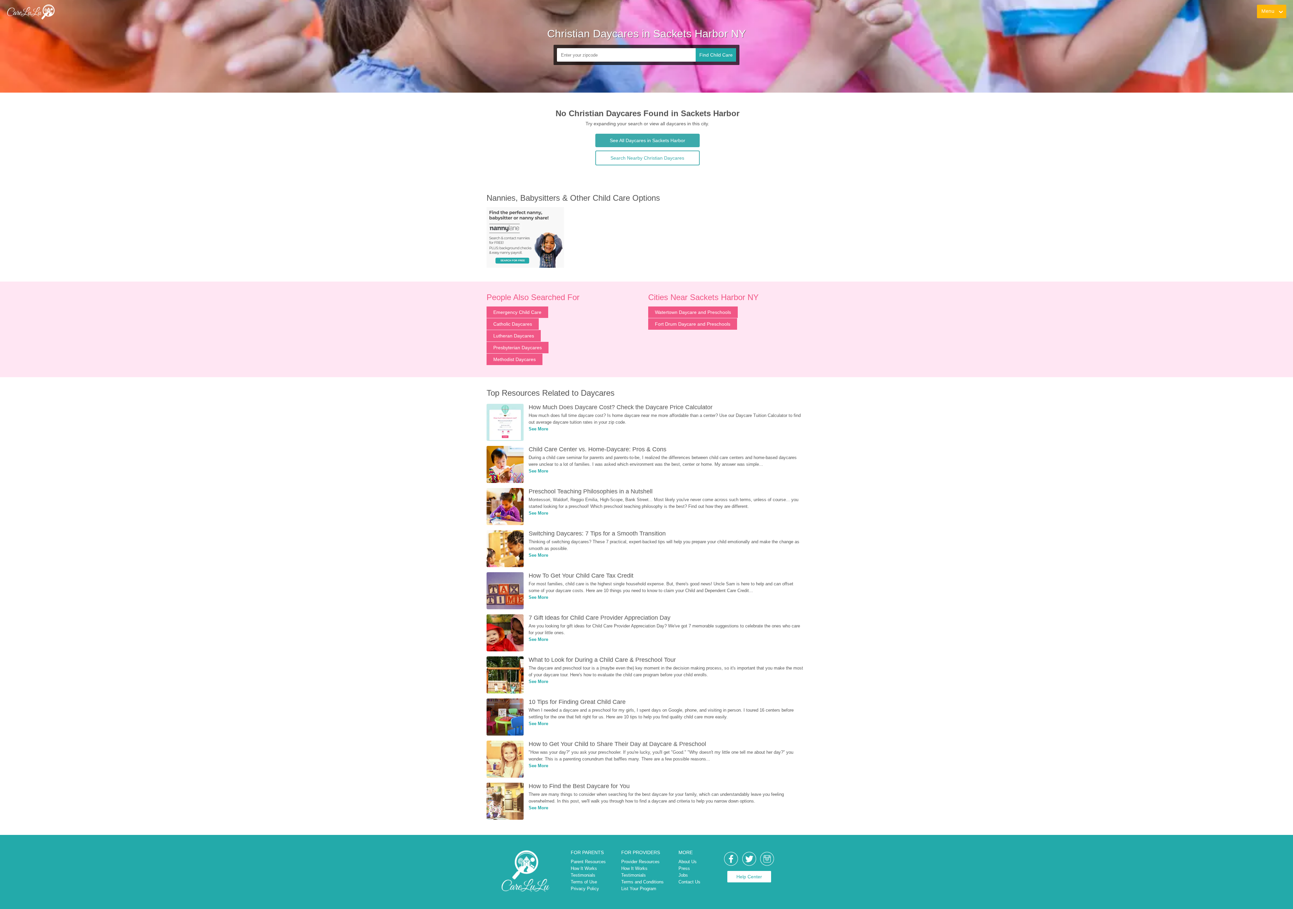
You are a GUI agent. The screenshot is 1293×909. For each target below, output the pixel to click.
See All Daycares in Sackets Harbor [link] (647, 140)
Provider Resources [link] (640, 861)
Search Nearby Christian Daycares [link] (647, 158)
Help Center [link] (749, 876)
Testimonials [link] (583, 875)
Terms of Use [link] (584, 881)
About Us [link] (687, 861)
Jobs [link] (683, 875)
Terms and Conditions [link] (642, 881)
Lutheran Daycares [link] (513, 335)
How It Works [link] (584, 868)
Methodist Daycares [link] (514, 359)
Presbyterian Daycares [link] (517, 347)
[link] (30, 11)
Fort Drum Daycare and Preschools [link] (692, 324)
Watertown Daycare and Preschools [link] (693, 312)
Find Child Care (716, 55)
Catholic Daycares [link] (512, 324)
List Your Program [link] (638, 888)
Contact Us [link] (689, 881)
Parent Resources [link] (588, 861)
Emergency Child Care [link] (517, 312)
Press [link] (684, 868)
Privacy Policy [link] (585, 888)
